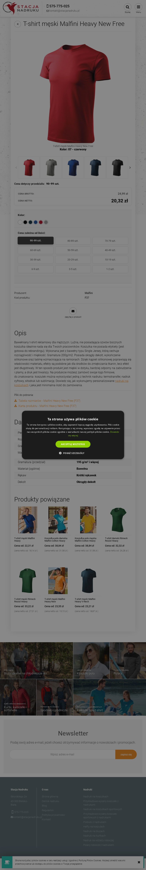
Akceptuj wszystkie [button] (73, 444)
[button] (73, 453)
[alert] (73, 435)
